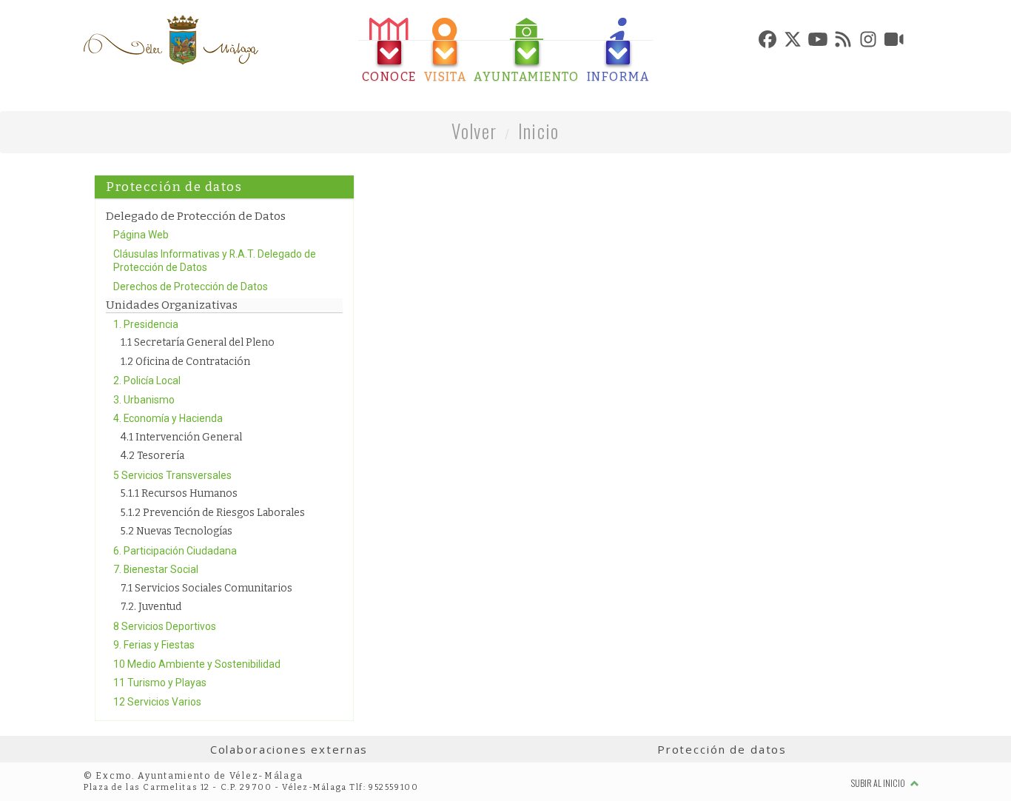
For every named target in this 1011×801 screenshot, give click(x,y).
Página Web (141, 235)
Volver (474, 130)
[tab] (389, 51)
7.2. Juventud (151, 606)
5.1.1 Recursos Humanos (179, 493)
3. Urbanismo (144, 400)
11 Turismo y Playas (159, 682)
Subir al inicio (879, 783)
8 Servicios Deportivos (164, 626)
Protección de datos (722, 749)
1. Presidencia (145, 324)
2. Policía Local (147, 380)
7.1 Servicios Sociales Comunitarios (206, 588)
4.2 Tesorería (152, 455)
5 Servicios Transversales (172, 475)
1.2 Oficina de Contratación (185, 361)
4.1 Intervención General (181, 437)
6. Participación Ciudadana (175, 551)
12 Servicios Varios (157, 702)
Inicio (539, 130)
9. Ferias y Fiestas (154, 645)
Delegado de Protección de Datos (196, 216)
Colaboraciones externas (289, 749)
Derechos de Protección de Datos (190, 286)
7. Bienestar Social (155, 569)
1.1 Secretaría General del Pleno (198, 342)
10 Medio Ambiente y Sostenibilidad (197, 664)
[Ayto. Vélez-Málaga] (171, 40)
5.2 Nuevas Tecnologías (176, 531)
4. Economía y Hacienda (168, 418)
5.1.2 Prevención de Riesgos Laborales (213, 512)
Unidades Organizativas (172, 305)
